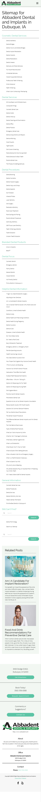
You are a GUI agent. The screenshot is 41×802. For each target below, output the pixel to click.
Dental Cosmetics (11, 178)
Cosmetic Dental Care (12, 109)
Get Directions (20, 677)
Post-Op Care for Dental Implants (15, 394)
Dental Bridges (10, 44)
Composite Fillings (11, 106)
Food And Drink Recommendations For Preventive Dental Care (18, 632)
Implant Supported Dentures (14, 77)
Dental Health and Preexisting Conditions (17, 318)
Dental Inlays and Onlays (13, 185)
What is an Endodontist (12, 443)
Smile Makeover (10, 84)
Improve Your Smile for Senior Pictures (16, 368)
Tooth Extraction (10, 233)
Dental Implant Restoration (13, 51)
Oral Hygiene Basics (11, 390)
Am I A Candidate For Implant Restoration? (17, 582)
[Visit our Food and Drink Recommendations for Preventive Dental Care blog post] (20, 626)
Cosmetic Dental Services (13, 485)
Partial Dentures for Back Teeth (14, 156)
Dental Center (10, 113)
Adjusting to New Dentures (13, 297)
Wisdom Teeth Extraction (13, 236)
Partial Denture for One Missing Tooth (16, 153)
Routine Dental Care (11, 160)
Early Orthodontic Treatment (14, 343)
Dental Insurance (11, 325)
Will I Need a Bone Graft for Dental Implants (18, 474)
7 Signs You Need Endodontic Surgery (16, 294)
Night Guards (10, 146)
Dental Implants (10, 55)
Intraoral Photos (10, 196)
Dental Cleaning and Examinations (15, 120)
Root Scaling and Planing (13, 214)
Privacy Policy (18, 778)
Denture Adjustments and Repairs (15, 135)
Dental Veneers (10, 62)
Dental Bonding (10, 174)
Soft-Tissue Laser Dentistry (13, 225)
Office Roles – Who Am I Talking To (15, 379)
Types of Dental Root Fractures (14, 429)
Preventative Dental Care (13, 398)
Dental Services (10, 492)
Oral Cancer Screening (12, 149)
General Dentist (10, 272)
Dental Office (9, 124)
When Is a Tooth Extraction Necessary (16, 458)
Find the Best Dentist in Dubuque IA (16, 503)
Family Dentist (10, 268)
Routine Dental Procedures (13, 218)
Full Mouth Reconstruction (13, 70)
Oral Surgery (9, 204)
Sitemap (24, 778)
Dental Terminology (11, 522)
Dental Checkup (10, 117)
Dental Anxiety (10, 314)
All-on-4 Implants (11, 247)
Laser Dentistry (10, 200)
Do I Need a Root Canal (12, 339)
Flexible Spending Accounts (14, 350)
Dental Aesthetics (11, 40)
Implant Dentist (10, 276)
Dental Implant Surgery (12, 182)
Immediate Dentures (12, 73)
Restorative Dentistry (12, 207)
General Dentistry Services (13, 496)
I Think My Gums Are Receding (14, 365)
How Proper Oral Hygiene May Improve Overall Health (21, 361)
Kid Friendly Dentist (11, 279)
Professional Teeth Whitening (14, 80)
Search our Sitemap (11, 526)
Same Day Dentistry (11, 222)
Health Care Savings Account (14, 354)
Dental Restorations (11, 59)
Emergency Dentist (11, 265)
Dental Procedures (11, 489)
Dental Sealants (10, 189)
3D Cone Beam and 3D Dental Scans (16, 102)
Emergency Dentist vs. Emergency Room (17, 347)
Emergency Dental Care (12, 131)
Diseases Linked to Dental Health (15, 332)
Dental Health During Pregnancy (15, 321)
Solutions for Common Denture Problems (17, 408)
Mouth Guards (10, 142)
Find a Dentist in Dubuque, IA (14, 283)
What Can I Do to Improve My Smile (16, 432)
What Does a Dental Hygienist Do (15, 440)
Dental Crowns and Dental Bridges (15, 48)
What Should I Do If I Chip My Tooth (15, 447)
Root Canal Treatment (12, 211)
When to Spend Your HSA (13, 461)
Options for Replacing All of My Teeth (16, 383)
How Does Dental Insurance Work (15, 358)
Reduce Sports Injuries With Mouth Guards (18, 405)
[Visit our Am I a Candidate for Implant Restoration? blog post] (20, 577)
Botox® (8, 251)
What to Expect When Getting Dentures (17, 450)
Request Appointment (20, 696)
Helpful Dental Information (13, 500)
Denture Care (10, 329)
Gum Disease (10, 193)
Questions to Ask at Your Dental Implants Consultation (21, 401)
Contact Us (20, 715)
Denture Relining (10, 138)
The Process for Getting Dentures (15, 164)
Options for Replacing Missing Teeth (16, 387)
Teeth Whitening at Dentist (13, 229)
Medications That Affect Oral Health (16, 372)
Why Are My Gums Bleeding (13, 465)
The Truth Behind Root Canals (14, 425)
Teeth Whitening (10, 88)
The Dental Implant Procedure (14, 416)
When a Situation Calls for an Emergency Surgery (19, 454)
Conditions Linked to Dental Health (16, 310)
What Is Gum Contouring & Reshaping (16, 91)
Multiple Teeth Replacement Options (16, 376)
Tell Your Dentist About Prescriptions (16, 412)
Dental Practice (10, 127)
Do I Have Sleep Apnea (12, 336)
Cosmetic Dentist (11, 261)
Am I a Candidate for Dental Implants (16, 301)
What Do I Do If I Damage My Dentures (16, 436)
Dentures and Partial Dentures (14, 66)
